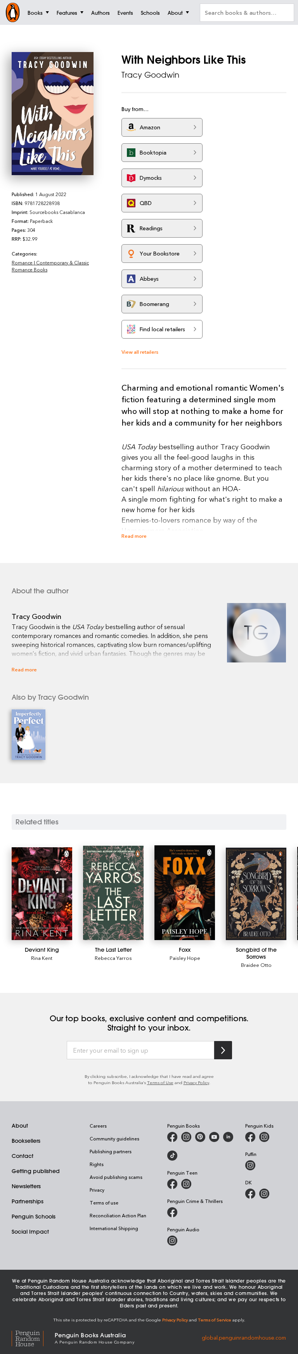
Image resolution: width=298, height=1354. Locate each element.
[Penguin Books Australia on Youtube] (214, 1137)
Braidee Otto (256, 964)
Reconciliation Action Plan (118, 1215)
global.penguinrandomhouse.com (244, 1337)
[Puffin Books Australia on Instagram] (250, 1165)
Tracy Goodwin (150, 75)
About (20, 1125)
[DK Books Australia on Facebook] (250, 1194)
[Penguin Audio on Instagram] (172, 1241)
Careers (98, 1125)
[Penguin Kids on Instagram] (264, 1137)
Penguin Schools (33, 1216)
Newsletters (26, 1186)
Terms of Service (214, 1319)
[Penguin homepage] (13, 12)
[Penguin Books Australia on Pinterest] (200, 1137)
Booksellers (26, 1140)
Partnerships (27, 1201)
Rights (97, 1164)
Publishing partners (111, 1151)
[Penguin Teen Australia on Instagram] (186, 1184)
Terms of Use (160, 1082)
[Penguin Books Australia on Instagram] (186, 1137)
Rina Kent (41, 957)
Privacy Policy (196, 1082)
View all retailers (139, 351)
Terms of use (104, 1202)
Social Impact (30, 1231)
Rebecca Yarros (113, 957)
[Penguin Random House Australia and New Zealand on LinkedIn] (228, 1137)
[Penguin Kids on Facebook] (250, 1137)
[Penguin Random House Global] (33, 1337)
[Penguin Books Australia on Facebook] (172, 1137)
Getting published (36, 1171)
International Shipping (114, 1228)
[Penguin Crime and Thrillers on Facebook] (172, 1212)
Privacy (97, 1189)
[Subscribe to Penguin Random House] (223, 1050)
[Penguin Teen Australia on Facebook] (172, 1184)
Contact (22, 1155)
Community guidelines (114, 1138)
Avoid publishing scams (116, 1176)
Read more (134, 535)
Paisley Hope (185, 957)
